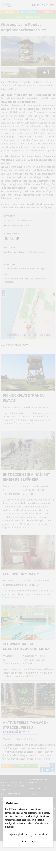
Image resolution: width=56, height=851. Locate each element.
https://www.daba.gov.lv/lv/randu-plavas (25, 252)
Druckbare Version (27, 766)
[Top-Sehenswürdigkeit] (4, 525)
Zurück (8, 766)
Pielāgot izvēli (28, 841)
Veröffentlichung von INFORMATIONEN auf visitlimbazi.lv (12, 785)
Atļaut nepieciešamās (20, 834)
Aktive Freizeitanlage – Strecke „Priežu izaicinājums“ (25, 727)
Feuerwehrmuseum (21, 574)
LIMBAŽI (47, 12)
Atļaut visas (41, 834)
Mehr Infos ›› (26, 423)
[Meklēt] (43, 5)
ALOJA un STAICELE (28, 17)
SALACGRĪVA (28, 12)
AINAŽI (9, 12)
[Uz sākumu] (8, 4)
